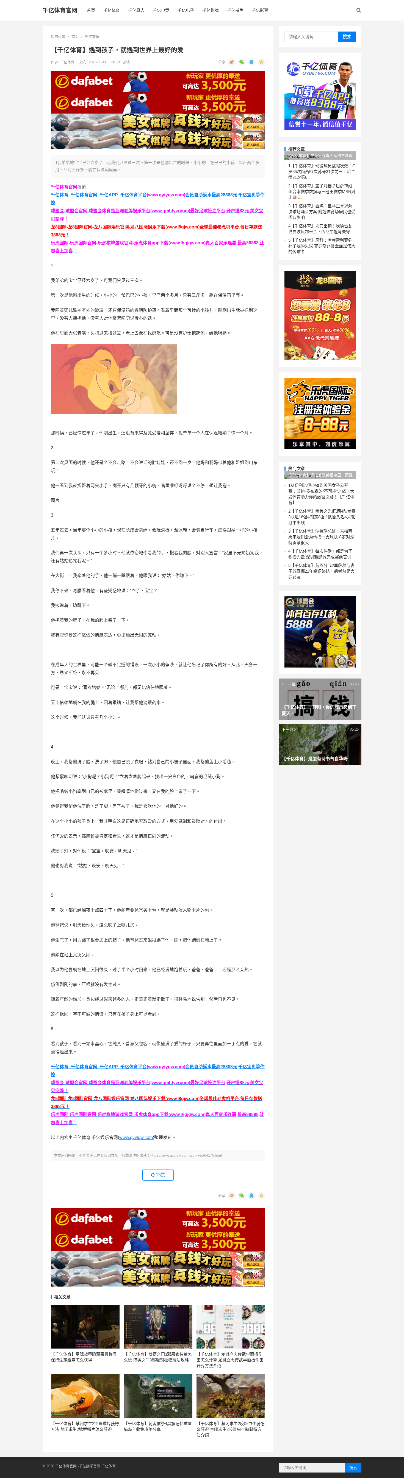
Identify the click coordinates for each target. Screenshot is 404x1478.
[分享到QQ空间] (261, 62)
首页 (91, 10)
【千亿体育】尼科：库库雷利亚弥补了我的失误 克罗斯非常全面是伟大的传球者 (321, 246)
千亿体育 (111, 10)
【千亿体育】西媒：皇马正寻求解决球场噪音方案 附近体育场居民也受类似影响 (321, 212)
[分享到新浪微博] (232, 62)
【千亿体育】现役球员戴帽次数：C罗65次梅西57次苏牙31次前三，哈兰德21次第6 (321, 171)
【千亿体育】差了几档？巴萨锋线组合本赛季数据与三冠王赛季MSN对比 (321, 191)
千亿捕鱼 (235, 10)
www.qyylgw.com (136, 1137)
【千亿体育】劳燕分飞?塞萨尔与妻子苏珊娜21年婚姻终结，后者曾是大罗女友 (321, 571)
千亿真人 (136, 10)
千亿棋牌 (210, 10)
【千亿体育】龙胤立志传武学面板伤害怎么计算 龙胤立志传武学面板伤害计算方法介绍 (230, 1360)
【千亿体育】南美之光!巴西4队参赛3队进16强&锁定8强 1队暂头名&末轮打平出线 (322, 517)
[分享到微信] (241, 62)
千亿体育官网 (60, 10)
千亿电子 (186, 10)
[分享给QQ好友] (251, 62)
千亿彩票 (260, 10)
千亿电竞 (161, 10)
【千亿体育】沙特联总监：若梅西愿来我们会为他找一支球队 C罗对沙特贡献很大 (321, 537)
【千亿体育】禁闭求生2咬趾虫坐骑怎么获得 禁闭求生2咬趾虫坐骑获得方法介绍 (231, 1429)
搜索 (347, 36)
